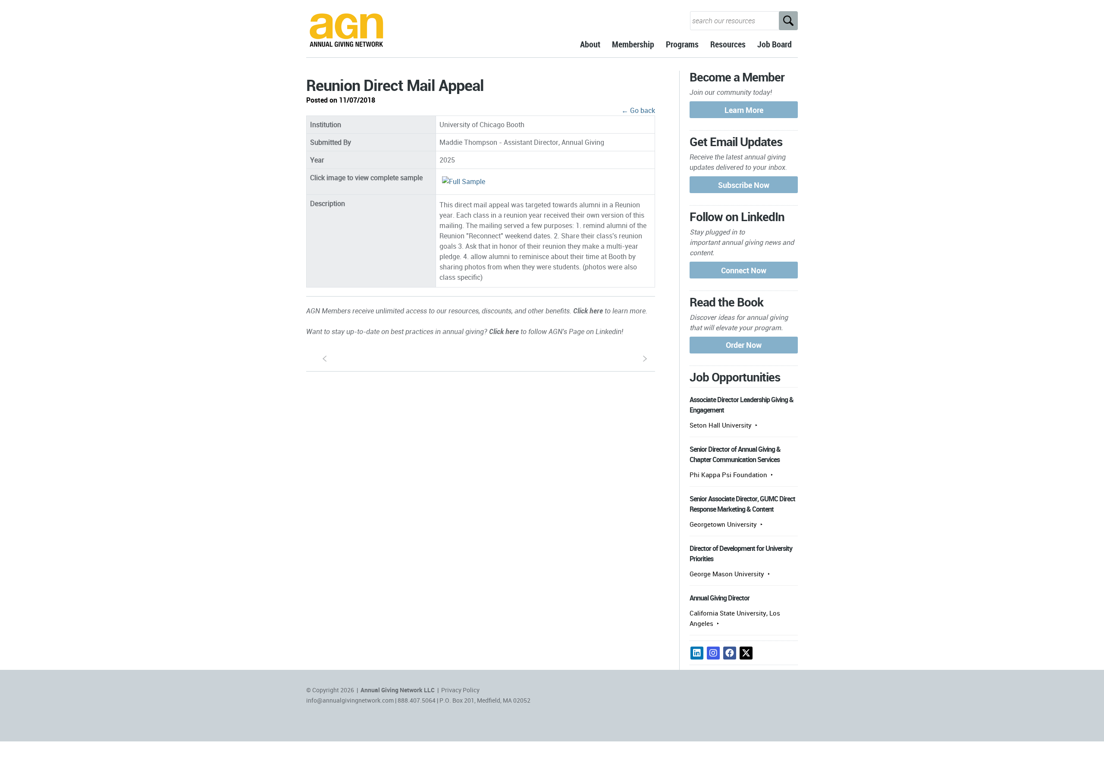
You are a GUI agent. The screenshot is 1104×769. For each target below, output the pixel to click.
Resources (728, 44)
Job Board (774, 44)
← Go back (638, 110)
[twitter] (746, 653)
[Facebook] (729, 653)
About (590, 44)
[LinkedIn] (696, 653)
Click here (588, 311)
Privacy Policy (460, 690)
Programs (682, 44)
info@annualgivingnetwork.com (350, 700)
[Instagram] (713, 653)
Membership (633, 44)
